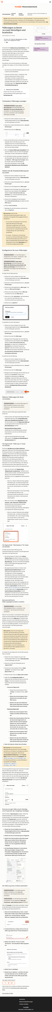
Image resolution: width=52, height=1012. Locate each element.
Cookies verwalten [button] (23, 1004)
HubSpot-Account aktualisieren (17, 47)
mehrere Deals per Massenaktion (13, 591)
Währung (16, 618)
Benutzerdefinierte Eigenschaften (13, 428)
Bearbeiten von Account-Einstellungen (13, 109)
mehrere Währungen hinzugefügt (17, 150)
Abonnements (19, 39)
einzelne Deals (20, 589)
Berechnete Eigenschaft (13, 709)
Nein (12, 983)
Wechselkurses (6, 455)
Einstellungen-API (8, 95)
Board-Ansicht (14, 813)
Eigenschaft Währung (24, 422)
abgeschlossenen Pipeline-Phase (13, 569)
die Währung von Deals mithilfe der (16, 448)
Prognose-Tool (12, 819)
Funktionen (21, 756)
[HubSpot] (2, 1)
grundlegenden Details (16, 677)
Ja (5, 983)
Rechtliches (22, 999)
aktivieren (7, 167)
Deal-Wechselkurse (9, 425)
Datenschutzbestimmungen (26, 1001)
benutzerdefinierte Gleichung (11, 754)
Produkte (9, 905)
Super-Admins (13, 585)
